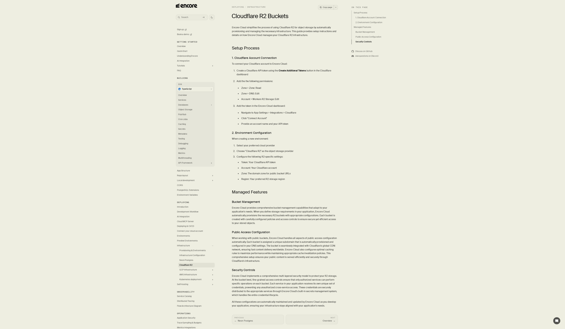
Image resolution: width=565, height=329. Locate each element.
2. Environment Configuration (251, 133)
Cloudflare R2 (185, 265)
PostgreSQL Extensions (188, 190)
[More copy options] (336, 7)
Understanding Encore (187, 56)
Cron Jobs (183, 119)
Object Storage (185, 109)
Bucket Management (246, 202)
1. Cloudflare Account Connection (254, 58)
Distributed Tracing (185, 301)
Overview (181, 46)
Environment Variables (187, 195)
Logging (182, 148)
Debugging (183, 143)
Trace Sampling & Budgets (189, 322)
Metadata (182, 134)
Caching (182, 124)
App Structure (183, 170)
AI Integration (183, 61)
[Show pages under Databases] (211, 105)
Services (182, 100)
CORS (180, 185)
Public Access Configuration (251, 232)
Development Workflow (187, 212)
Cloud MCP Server (185, 221)
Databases (183, 105)
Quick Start (182, 51)
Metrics (181, 153)
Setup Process (246, 48)
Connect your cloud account (190, 231)
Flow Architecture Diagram (189, 306)
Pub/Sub (182, 114)
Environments (183, 236)
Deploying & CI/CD (185, 226)
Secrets (181, 129)
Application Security (186, 318)
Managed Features (249, 192)
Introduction (182, 207)
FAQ (179, 70)
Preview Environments (187, 241)
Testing (181, 138)
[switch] (212, 17)
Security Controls (243, 270)
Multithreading (185, 158)
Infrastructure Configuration (192, 255)
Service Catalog (184, 296)
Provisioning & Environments (192, 250)
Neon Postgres (186, 260)
